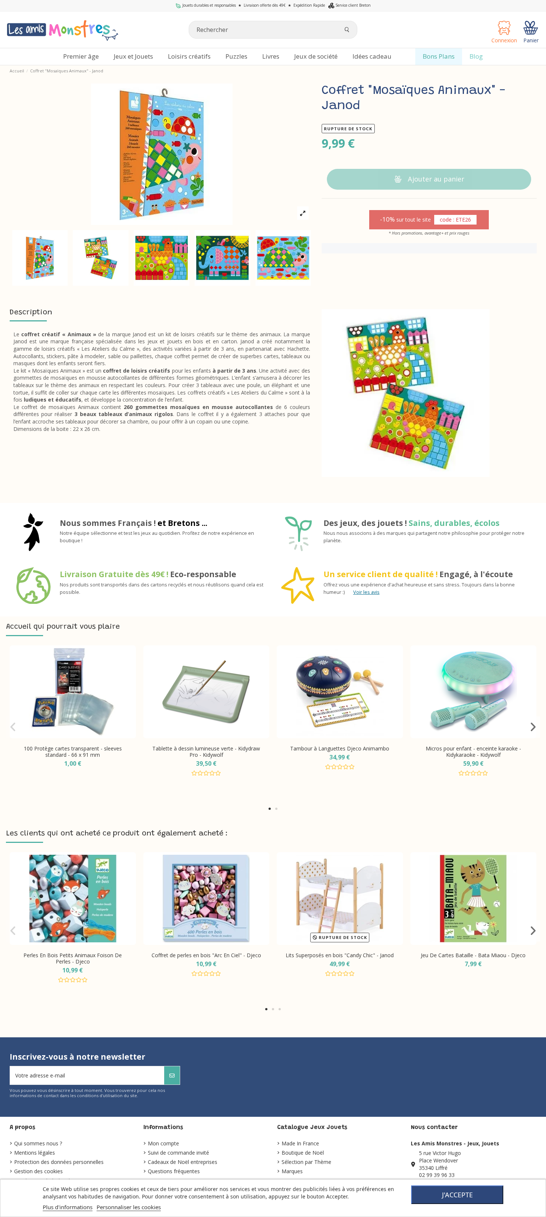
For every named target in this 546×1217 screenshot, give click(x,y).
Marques (292, 1171)
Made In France (300, 1143)
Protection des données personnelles (59, 1161)
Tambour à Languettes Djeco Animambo (339, 748)
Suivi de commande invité (178, 1152)
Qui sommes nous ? (38, 1143)
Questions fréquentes (174, 1171)
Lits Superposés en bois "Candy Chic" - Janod (340, 955)
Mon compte (163, 1143)
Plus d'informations (67, 1207)
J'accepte (457, 1194)
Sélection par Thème (306, 1161)
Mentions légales (34, 1152)
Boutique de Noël (303, 1152)
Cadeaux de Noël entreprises (182, 1161)
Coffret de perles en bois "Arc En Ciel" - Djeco (206, 955)
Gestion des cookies (38, 1171)
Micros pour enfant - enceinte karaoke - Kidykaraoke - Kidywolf (473, 751)
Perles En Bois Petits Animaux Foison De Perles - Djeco (72, 958)
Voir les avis (366, 592)
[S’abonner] (172, 1075)
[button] (270, 809)
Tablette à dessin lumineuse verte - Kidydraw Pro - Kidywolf (206, 751)
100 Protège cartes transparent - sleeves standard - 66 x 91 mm (73, 751)
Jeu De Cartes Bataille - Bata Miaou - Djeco (473, 955)
